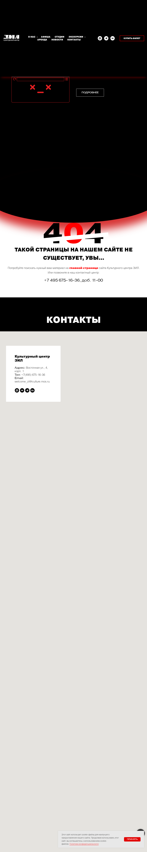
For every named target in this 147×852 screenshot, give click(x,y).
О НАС (32, 36)
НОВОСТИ (57, 39)
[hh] (32, 390)
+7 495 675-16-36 (62, 280)
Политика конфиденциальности (84, 844)
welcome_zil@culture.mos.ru (32, 381)
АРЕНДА (42, 39)
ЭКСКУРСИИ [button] (76, 36)
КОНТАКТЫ (74, 39)
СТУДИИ (59, 36)
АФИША (45, 36)
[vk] (112, 38)
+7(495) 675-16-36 (33, 374)
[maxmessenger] (100, 38)
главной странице (83, 268)
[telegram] (106, 38)
